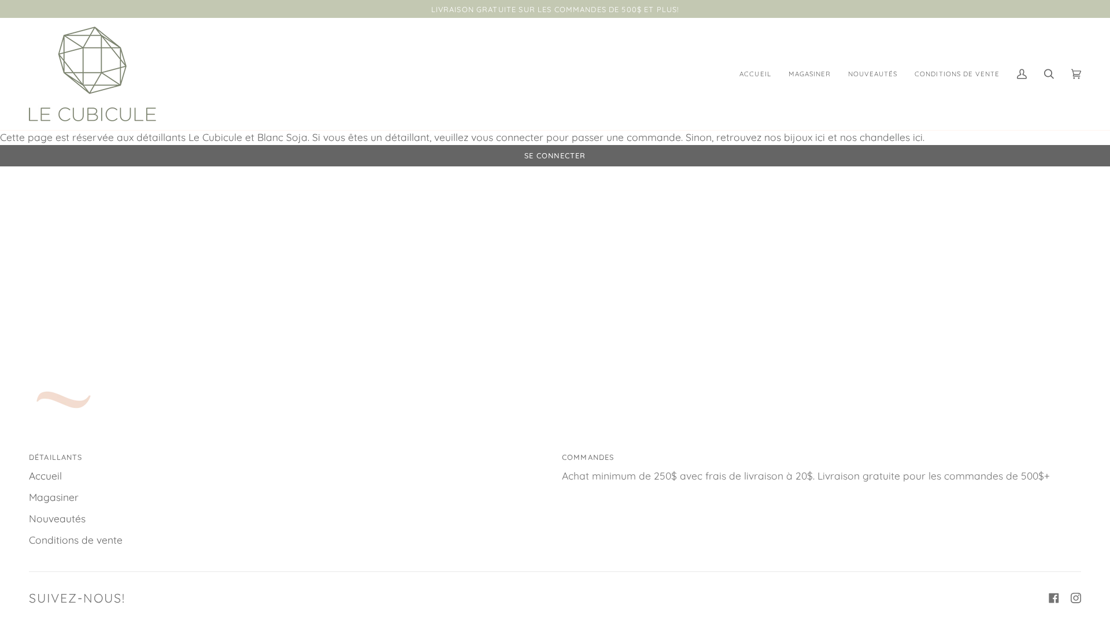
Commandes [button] (588, 457)
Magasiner (54, 497)
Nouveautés (57, 518)
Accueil (45, 476)
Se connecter (555, 155)
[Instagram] (1076, 598)
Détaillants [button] (56, 457)
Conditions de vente (76, 540)
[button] (809, 74)
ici (820, 137)
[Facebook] (1054, 598)
